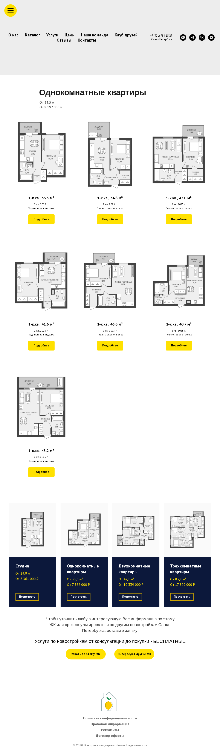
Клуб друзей (126, 34)
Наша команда (94, 34)
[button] (41, 166)
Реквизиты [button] (110, 730)
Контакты (87, 40)
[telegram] (192, 37)
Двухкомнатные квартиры (134, 569)
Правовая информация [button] (110, 724)
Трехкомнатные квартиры (186, 569)
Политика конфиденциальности (110, 718)
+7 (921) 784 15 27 (161, 35)
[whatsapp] (183, 37)
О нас (13, 34)
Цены (70, 34)
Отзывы (64, 40)
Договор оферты (110, 735)
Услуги (52, 34)
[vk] (202, 37)
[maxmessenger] (211, 37)
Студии (22, 566)
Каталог (32, 34)
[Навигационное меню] (11, 10)
